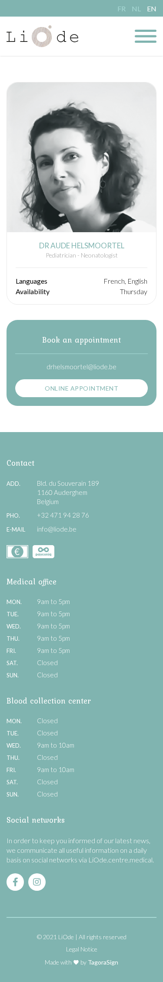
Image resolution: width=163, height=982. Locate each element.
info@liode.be (57, 529)
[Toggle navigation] (145, 36)
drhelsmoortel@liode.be (81, 367)
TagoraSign (103, 962)
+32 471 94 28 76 (63, 515)
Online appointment (81, 388)
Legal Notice (81, 949)
